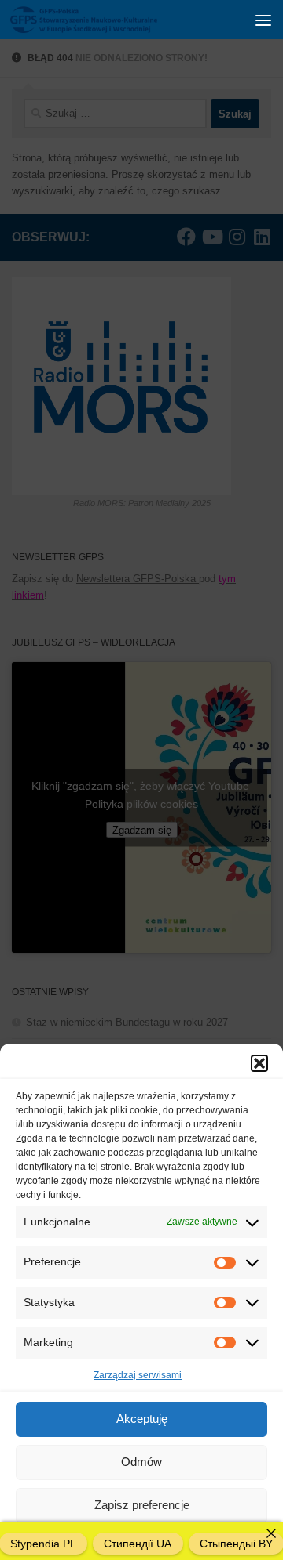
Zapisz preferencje (141, 1504)
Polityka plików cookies (90, 1539)
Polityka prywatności (191, 1539)
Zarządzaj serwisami (138, 1375)
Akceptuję (141, 1418)
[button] (259, 1063)
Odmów (141, 1461)
